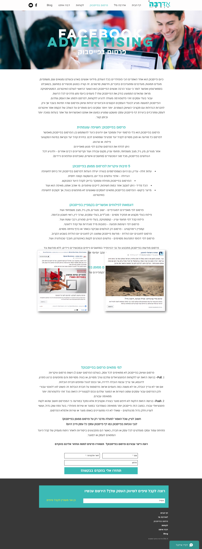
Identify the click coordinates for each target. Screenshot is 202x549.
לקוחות (165, 525)
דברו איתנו (163, 529)
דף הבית (164, 513)
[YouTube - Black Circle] (31, 5)
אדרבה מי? (163, 517)
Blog (165, 533)
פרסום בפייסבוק (161, 521)
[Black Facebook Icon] (36, 5)
